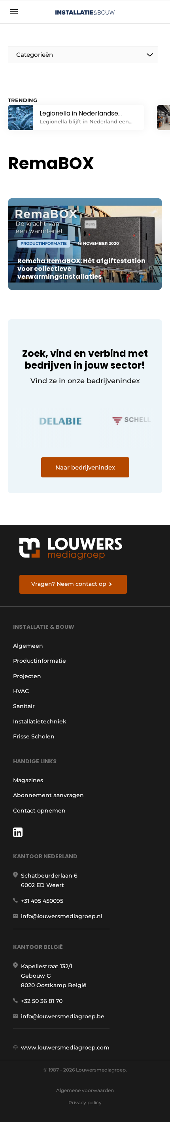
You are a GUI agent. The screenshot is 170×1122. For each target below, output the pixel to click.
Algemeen (28, 645)
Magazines (28, 780)
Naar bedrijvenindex (85, 467)
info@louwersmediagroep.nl (61, 916)
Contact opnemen (39, 810)
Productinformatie (39, 660)
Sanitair (24, 706)
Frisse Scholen (34, 736)
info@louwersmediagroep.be (62, 1016)
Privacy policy (85, 1102)
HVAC (21, 691)
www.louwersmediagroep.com (65, 1047)
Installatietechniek (39, 721)
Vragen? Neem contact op (68, 583)
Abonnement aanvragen (48, 795)
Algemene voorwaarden (85, 1090)
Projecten (27, 676)
